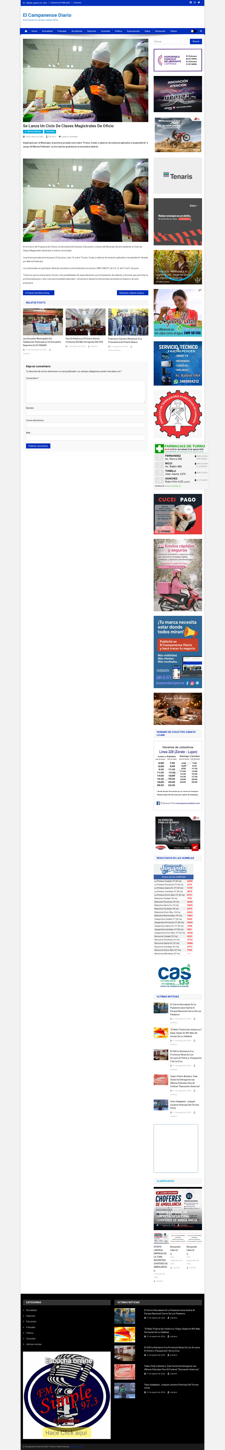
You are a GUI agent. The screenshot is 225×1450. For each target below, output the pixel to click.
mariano (52, 136)
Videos (173, 31)
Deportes (91, 31)
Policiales (62, 31)
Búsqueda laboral (175, 1248)
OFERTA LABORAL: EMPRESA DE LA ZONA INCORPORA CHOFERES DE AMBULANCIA (161, 1257)
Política (118, 31)
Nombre (30, 408)
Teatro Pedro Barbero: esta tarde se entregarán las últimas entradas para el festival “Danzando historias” (185, 1081)
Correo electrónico (35, 420)
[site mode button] (194, 31)
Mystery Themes (76, 1447)
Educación (31, 1321)
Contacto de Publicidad (60, 3)
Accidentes (76, 31)
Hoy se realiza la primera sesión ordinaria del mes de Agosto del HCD (84, 340)
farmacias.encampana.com (173, 486)
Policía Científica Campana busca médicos (40, 293)
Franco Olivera (114, 350)
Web (28, 433)
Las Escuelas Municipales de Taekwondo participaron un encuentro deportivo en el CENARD (42, 342)
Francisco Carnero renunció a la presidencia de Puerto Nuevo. (125, 340)
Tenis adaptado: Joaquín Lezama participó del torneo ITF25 (184, 1104)
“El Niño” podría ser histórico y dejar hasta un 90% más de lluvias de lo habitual (186, 1033)
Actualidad (47, 31)
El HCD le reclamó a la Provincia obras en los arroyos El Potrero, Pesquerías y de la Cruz (186, 1056)
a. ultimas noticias (33, 131)
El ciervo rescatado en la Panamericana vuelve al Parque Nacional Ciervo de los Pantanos (185, 1009)
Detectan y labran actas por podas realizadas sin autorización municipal (133, 293)
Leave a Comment (70, 136)
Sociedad (105, 31)
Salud (147, 31)
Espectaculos (133, 31)
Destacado (160, 31)
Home (34, 31)
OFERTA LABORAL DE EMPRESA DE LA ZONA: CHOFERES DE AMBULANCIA (177, 1216)
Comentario (32, 378)
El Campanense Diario (47, 15)
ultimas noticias (33, 1344)
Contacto (77, 3)
